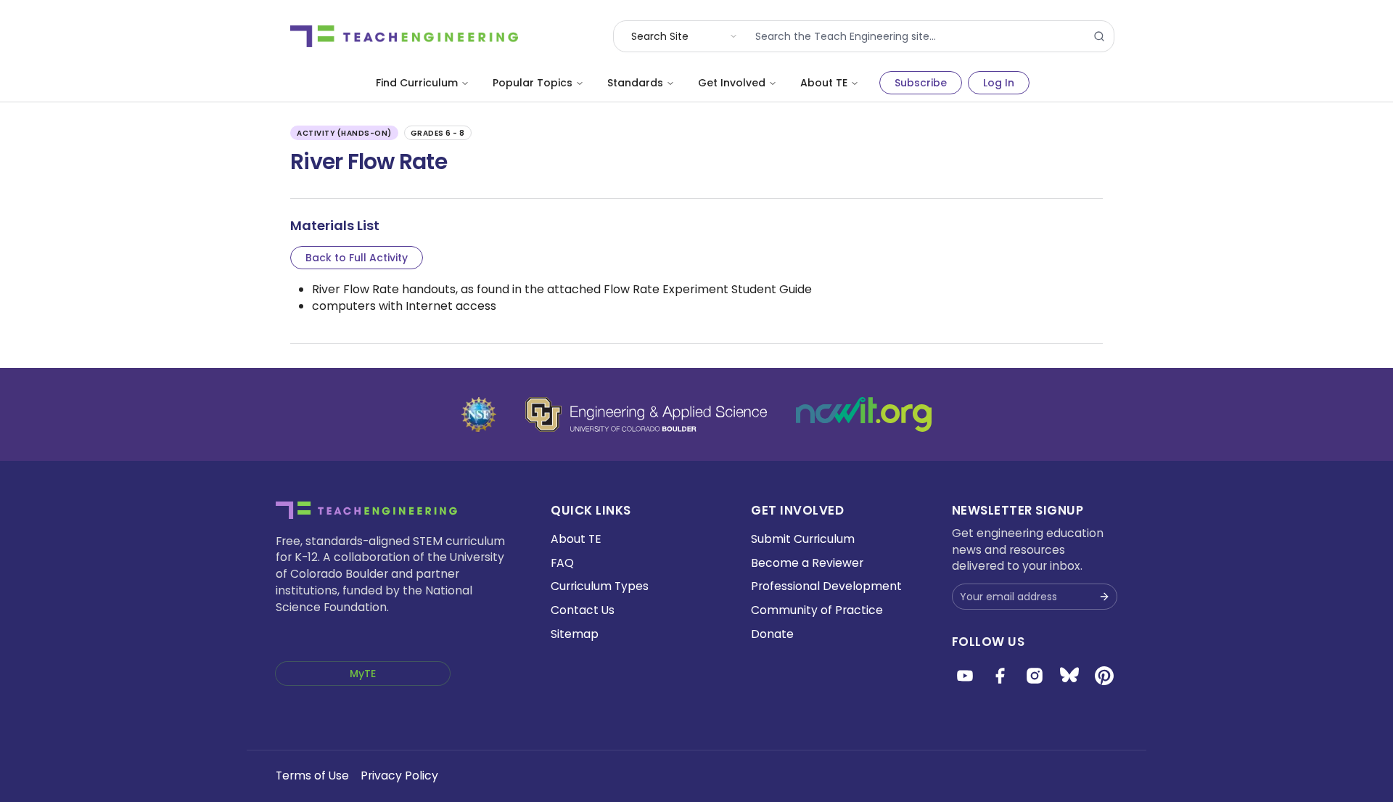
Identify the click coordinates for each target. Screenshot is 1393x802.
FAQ (562, 562)
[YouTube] (965, 676)
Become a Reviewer (807, 562)
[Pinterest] (1104, 676)
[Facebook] (1000, 676)
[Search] (1099, 36)
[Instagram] (1035, 676)
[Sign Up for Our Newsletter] (1104, 596)
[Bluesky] (1069, 676)
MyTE (363, 673)
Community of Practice (817, 610)
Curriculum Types (600, 586)
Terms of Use (312, 775)
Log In (998, 82)
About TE (823, 82)
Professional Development (826, 586)
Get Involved (731, 82)
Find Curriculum (417, 82)
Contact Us (583, 610)
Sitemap (575, 634)
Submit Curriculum (803, 539)
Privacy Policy (399, 775)
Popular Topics (532, 82)
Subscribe (921, 82)
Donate (772, 634)
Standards (635, 82)
